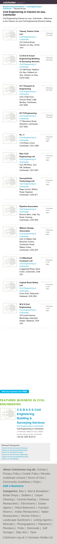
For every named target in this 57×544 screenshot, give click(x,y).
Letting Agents (42, 519)
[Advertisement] (28, 358)
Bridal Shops (11, 495)
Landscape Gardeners (17, 519)
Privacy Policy (11, 473)
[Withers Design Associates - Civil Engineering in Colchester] (10, 236)
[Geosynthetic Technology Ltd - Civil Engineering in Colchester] (10, 187)
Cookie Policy (30, 473)
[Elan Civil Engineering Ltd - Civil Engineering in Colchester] (10, 162)
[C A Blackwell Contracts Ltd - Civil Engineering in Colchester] (10, 266)
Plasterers (44, 524)
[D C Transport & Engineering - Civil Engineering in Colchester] (10, 94)
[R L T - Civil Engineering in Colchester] (10, 143)
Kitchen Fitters (30, 515)
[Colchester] (24, 4)
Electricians (28, 503)
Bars (22, 491)
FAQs (36, 481)
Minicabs (9, 524)
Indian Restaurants (27, 511)
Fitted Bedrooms (25, 507)
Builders (27, 495)
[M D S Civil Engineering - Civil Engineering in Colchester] (10, 313)
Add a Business (13, 485)
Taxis (33, 532)
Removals (33, 528)
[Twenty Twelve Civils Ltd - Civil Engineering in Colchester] (10, 40)
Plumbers (9, 528)
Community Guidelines (17, 481)
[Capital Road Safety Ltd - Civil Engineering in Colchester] (10, 291)
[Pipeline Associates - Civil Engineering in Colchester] (10, 215)
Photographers (26, 524)
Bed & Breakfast (38, 491)
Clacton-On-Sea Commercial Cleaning (14, 448)
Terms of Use (36, 477)
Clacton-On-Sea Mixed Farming (12, 452)
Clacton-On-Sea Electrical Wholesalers (15, 450)
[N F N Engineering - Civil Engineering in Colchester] (10, 122)
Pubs (21, 528)
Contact (41, 469)
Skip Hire (22, 532)
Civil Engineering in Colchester (30, 426)
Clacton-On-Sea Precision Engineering (15, 454)
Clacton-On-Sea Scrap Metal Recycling (15, 456)
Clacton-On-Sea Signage (10, 459)
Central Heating (27, 499)
